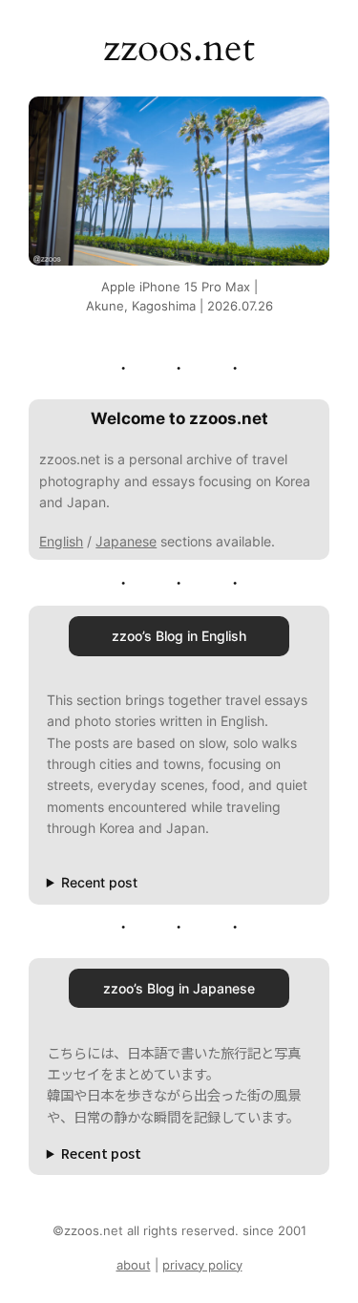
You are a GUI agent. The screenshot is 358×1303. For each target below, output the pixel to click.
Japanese (126, 541)
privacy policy (202, 1265)
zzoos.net (179, 48)
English (61, 541)
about (133, 1265)
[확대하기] (304, 121)
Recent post (99, 882)
